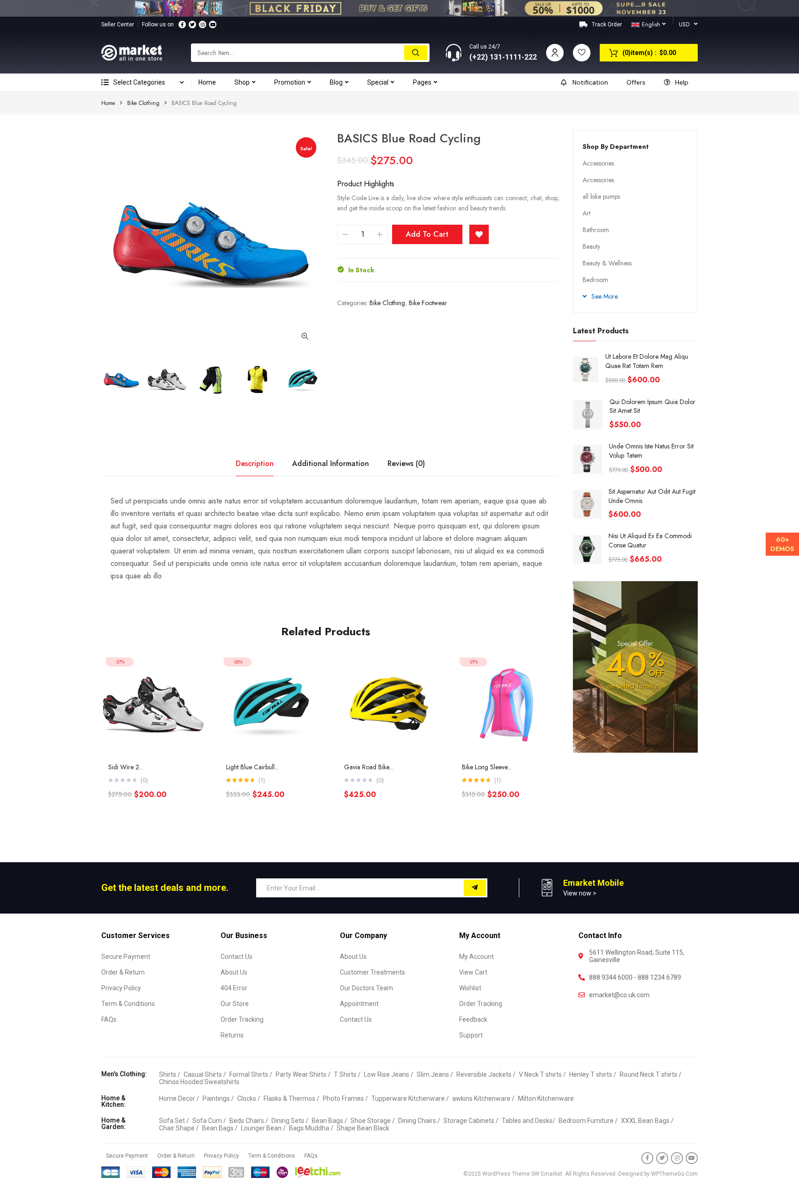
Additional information (330, 463)
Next (323, 380)
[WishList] (479, 234)
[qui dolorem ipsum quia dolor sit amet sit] (587, 414)
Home (108, 103)
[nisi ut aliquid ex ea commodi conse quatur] (587, 549)
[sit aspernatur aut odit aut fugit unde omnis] (587, 504)
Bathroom (596, 229)
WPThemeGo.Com (674, 1174)
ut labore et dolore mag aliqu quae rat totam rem (646, 361)
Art (586, 213)
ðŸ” (304, 336)
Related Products (325, 631)
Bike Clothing (143, 103)
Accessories (598, 163)
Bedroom (595, 279)
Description (255, 463)
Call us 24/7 (484, 46)
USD (684, 24)
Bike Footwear (428, 302)
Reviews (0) (406, 463)
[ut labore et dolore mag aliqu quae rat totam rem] (585, 369)
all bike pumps (601, 196)
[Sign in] (555, 52)
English (651, 24)
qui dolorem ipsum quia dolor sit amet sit (652, 406)
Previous (101, 380)
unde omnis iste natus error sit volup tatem (651, 451)
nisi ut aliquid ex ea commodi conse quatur (650, 540)
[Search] (416, 52)
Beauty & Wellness (607, 263)
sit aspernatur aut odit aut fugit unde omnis (651, 496)
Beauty (591, 246)
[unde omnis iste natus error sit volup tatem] (587, 459)
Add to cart (427, 234)
